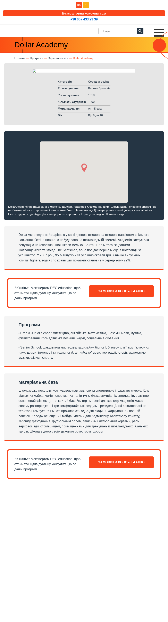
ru (85, 5)
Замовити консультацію (121, 291)
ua (79, 5)
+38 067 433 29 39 (84, 19)
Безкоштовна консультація (84, 13)
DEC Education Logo (17, 30)
